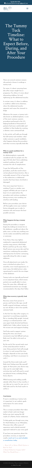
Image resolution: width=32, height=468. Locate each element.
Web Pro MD (17, 465)
